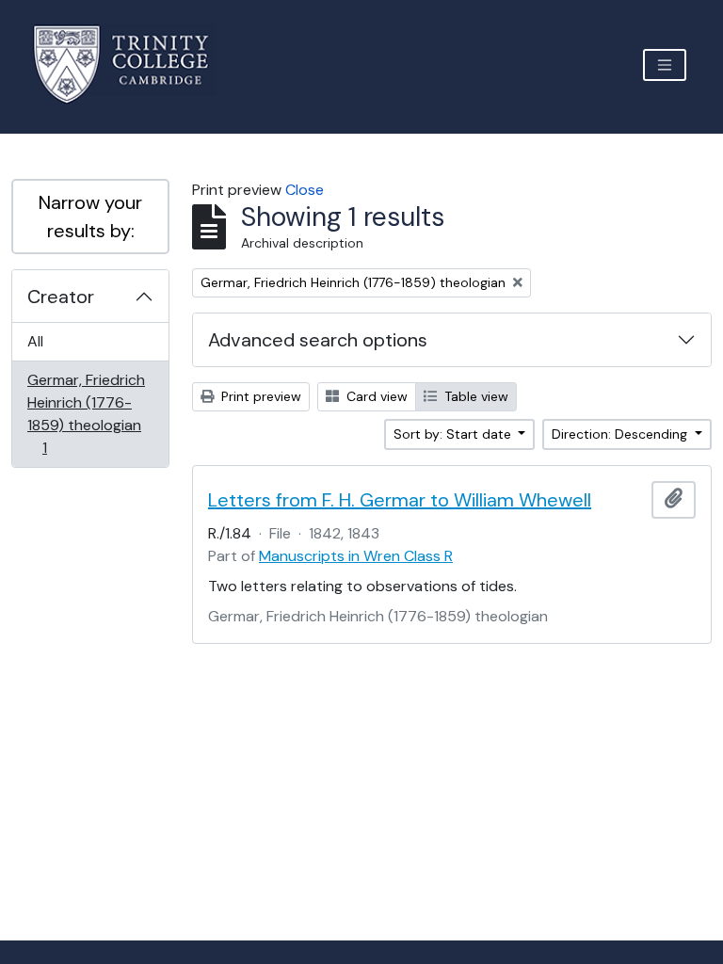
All (35, 341)
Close (304, 190)
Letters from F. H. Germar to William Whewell (399, 500)
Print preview (259, 396)
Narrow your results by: (90, 216)
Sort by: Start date (454, 434)
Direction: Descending (621, 434)
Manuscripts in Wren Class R (356, 556)
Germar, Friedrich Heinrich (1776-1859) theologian (85, 413)
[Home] (132, 64)
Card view (375, 396)
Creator (60, 296)
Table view (474, 396)
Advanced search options (317, 340)
